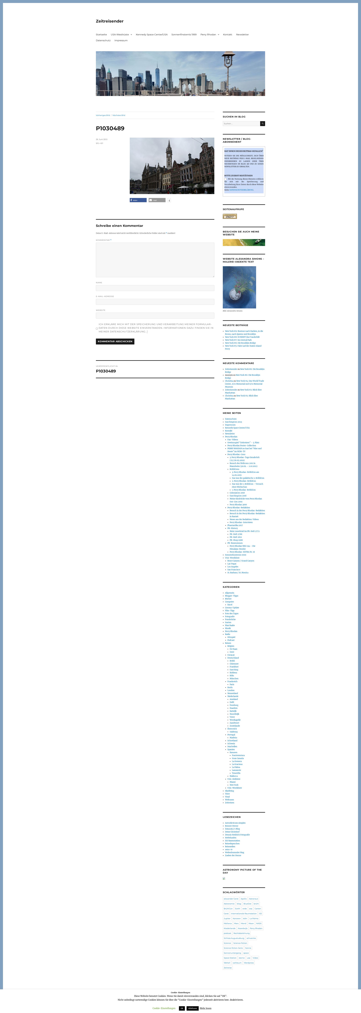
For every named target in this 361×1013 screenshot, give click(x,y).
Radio (227, 634)
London (231, 690)
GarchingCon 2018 (238, 496)
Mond (243, 923)
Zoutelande (235, 726)
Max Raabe (230, 625)
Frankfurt (234, 667)
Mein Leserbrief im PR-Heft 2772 (245, 531)
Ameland (234, 699)
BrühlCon (228, 908)
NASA (258, 923)
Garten (228, 622)
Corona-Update (232, 607)
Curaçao (231, 655)
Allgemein (229, 593)
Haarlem (233, 708)
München (234, 678)
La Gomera (237, 761)
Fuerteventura (238, 755)
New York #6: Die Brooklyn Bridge (240, 343)
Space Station (230, 958)
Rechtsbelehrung (242, 933)
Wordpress (249, 963)
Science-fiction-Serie (233, 948)
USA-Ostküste (233, 779)
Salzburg (234, 732)
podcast (227, 933)
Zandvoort (234, 723)
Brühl (232, 661)
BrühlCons (234, 469)
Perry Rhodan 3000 (238, 504)
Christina (229, 381)
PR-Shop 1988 (236, 540)
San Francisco (233, 569)
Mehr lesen (205, 1008)
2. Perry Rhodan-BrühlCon (244, 481)
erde (245, 908)
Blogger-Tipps (231, 596)
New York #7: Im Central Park (238, 340)
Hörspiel (231, 637)
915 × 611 (99, 143)
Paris (232, 684)
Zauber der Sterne (233, 855)
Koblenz (233, 672)
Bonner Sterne (231, 826)
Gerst (226, 913)
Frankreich (232, 681)
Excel (229, 605)
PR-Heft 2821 (236, 537)
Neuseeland (232, 693)
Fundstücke (230, 619)
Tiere (227, 794)
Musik (228, 628)
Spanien (231, 749)
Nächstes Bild (119, 115)
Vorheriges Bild (103, 115)
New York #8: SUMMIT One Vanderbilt (242, 337)
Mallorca (234, 776)
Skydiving (229, 791)
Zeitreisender (110, 21)
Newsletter (242, 34)
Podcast (231, 640)
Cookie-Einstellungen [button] (164, 1008)
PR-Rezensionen (235, 543)
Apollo (244, 899)
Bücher (228, 599)
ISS (260, 913)
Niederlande (232, 696)
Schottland (232, 740)
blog (239, 904)
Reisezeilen (230, 846)
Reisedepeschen (232, 843)
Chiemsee (234, 664)
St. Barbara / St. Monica (237, 572)
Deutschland (233, 658)
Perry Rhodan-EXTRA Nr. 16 (242, 552)
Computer (229, 602)
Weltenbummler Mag (234, 852)
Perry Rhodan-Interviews (241, 522)
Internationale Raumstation (244, 913)
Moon (251, 923)
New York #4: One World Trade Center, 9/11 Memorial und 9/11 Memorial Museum (244, 384)
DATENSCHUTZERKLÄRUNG (241, 190)
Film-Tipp (229, 610)
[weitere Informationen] (169, 200)
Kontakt (227, 34)
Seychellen (232, 746)
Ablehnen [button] (192, 1008)
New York (234, 785)
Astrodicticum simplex (235, 823)
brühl (256, 904)
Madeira (233, 737)
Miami (232, 782)
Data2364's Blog (232, 829)
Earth (237, 908)
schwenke (251, 938)
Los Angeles (232, 567)
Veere (232, 717)
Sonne (248, 948)
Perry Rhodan (208, 34)
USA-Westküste (120, 34)
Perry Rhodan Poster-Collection (241, 445)
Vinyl (227, 797)
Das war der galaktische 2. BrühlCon (248, 478)
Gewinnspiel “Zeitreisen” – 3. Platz (243, 442)
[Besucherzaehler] (244, 216)
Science (227, 943)
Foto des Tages (231, 613)
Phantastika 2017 (235, 525)
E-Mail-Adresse (105, 296)
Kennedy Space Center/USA (152, 34)
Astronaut (253, 899)
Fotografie (230, 616)
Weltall (227, 963)
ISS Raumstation (232, 840)
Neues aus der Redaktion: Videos (244, 519)
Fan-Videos (232, 439)
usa (248, 958)
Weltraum (229, 800)
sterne (242, 958)
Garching (234, 670)
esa (250, 908)
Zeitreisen (229, 803)
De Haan (233, 649)
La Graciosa (237, 764)
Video (255, 958)
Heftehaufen (230, 838)
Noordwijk (234, 714)
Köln (232, 675)
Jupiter (227, 918)
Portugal (231, 735)
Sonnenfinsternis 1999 (184, 34)
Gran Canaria (238, 758)
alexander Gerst (231, 899)
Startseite (101, 34)
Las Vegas (231, 564)
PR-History (232, 528)
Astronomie (229, 904)
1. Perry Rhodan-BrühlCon (244, 490)
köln (245, 918)
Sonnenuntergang (232, 953)
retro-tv (228, 849)
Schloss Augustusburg (234, 938)
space (246, 953)
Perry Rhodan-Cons (236, 454)
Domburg (234, 705)
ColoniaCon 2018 (237, 493)
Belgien (230, 646)
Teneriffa (236, 773)
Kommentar (104, 240)
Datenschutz (103, 40)
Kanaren (233, 752)
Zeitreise (228, 968)
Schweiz (231, 743)
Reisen (228, 643)
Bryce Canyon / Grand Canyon (240, 561)
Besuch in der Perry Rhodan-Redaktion (247, 510)
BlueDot (247, 904)
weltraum (237, 963)
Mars (236, 923)
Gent (232, 652)
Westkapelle (235, 720)
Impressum (121, 40)
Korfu (230, 687)
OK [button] (182, 1008)
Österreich (232, 729)
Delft (232, 702)
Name (99, 282)
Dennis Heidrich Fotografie (237, 835)
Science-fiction (240, 943)
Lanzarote (236, 770)
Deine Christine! (232, 832)
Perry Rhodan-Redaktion (238, 507)
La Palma (236, 767)
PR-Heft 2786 (236, 534)
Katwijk (233, 711)
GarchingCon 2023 (233, 422)
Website (100, 310)
